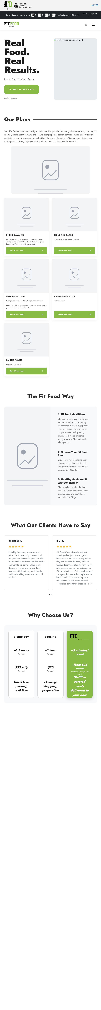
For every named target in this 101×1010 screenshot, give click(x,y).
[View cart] (86, 25)
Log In (84, 13)
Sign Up (93, 13)
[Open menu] (93, 24)
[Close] (2, 5)
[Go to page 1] (49, 594)
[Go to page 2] (51, 594)
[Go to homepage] (11, 25)
